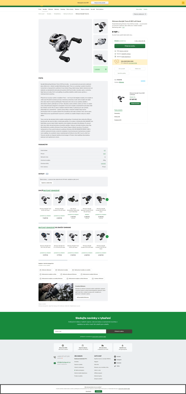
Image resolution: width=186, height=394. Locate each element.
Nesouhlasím (88, 391)
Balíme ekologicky (80, 370)
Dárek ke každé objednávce (80, 373)
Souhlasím (98, 391)
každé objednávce (126, 56)
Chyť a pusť (41, 14)
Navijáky (49, 14)
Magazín (96, 361)
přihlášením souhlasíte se (93, 336)
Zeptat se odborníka (46, 182)
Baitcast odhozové (68, 14)
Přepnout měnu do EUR (99, 2)
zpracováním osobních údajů (99, 336)
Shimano (121, 82)
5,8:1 (104, 153)
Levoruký (103, 163)
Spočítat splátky (122, 73)
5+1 (105, 150)
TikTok (118, 366)
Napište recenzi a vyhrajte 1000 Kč (102, 358)
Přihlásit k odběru (119, 331)
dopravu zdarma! (124, 51)
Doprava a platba (78, 364)
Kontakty (76, 361)
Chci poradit (122, 68)
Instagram (119, 359)
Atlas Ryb (96, 364)
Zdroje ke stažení (98, 378)
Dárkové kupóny (98, 376)
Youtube (119, 356)
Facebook (119, 363)
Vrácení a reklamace (79, 367)
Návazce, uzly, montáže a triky (101, 367)
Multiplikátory (57, 14)
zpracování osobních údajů (124, 388)
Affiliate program (98, 373)
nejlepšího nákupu (126, 53)
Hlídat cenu (138, 68)
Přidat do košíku (130, 46)
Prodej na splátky (78, 376)
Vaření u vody (97, 370)
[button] (107, 199)
